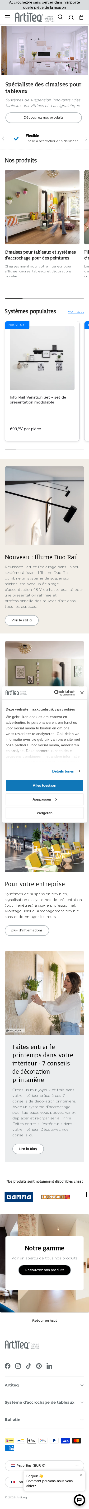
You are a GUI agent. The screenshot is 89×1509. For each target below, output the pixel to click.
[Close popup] (81, 1474)
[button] (81, 17)
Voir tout (76, 311)
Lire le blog (28, 1149)
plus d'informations (26, 930)
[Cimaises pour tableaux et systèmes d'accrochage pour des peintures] (42, 207)
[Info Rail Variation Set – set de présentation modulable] (42, 358)
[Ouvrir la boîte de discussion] (79, 1500)
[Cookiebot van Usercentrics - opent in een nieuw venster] (56, 693)
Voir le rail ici (21, 620)
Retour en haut (44, 1320)
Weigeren (44, 813)
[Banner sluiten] (82, 693)
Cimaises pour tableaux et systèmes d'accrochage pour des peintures (40, 255)
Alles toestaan (44, 785)
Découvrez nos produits (44, 117)
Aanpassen (42, 799)
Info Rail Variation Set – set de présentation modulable (38, 399)
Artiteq (22, 1497)
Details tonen (63, 771)
